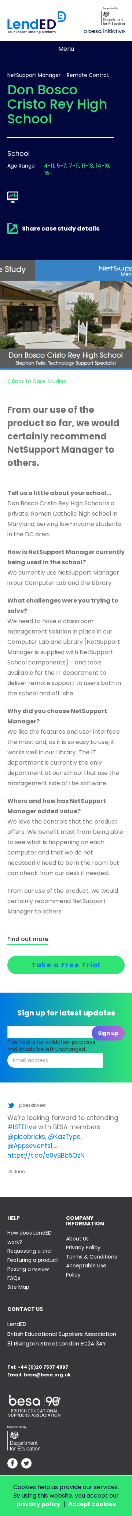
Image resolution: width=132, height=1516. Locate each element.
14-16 (102, 165)
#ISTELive (21, 1127)
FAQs (13, 1278)
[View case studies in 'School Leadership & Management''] (12, 197)
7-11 (74, 165)
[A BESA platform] (104, 30)
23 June (16, 1171)
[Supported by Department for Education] (113, 16)
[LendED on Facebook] (12, 1464)
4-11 (49, 165)
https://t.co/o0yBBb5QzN (46, 1155)
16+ (48, 173)
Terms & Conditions (91, 1256)
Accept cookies (92, 1504)
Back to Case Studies (39, 381)
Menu (66, 49)
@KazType (64, 1136)
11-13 (87, 165)
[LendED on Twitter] (26, 1464)
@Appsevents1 (29, 1145)
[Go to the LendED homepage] (36, 22)
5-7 (61, 165)
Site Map (18, 1287)
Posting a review (28, 1269)
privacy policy (38, 1504)
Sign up (108, 1033)
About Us (77, 1238)
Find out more (27, 939)
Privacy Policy (83, 1247)
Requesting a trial (29, 1250)
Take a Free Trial (66, 964)
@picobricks (26, 1136)
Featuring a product (32, 1260)
